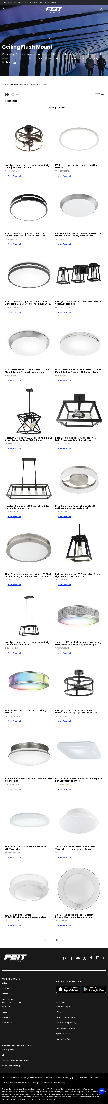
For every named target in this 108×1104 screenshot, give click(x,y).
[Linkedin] (97, 958)
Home (5, 84)
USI (41, 2)
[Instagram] (64, 958)
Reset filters (11, 100)
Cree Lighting (31, 2)
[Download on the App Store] (68, 989)
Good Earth (50, 2)
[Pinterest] (104, 958)
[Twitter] (84, 958)
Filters (97, 93)
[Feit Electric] (54, 10)
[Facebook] (71, 958)
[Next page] (62, 940)
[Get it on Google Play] (94, 989)
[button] (4, 9)
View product (14, 176)
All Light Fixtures (18, 84)
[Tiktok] (91, 958)
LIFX (20, 2)
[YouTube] (78, 958)
